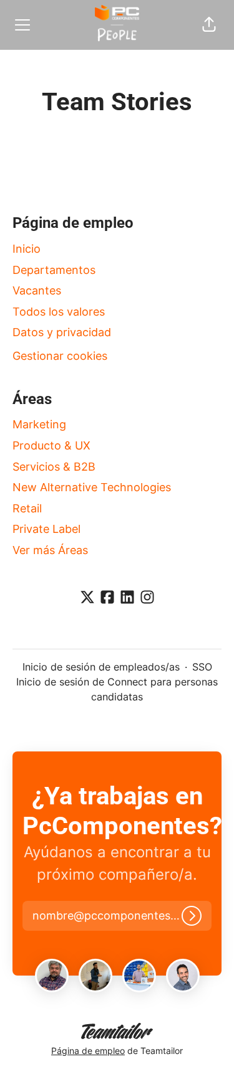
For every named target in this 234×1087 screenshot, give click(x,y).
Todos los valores (58, 311)
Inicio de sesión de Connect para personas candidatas (117, 689)
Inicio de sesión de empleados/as (101, 667)
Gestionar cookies (59, 355)
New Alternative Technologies (91, 487)
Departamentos (53, 269)
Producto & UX (51, 445)
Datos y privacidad (61, 332)
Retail (27, 508)
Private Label (46, 528)
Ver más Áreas (50, 550)
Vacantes (36, 290)
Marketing (39, 424)
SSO (202, 667)
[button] (209, 24)
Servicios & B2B (53, 466)
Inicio (26, 248)
